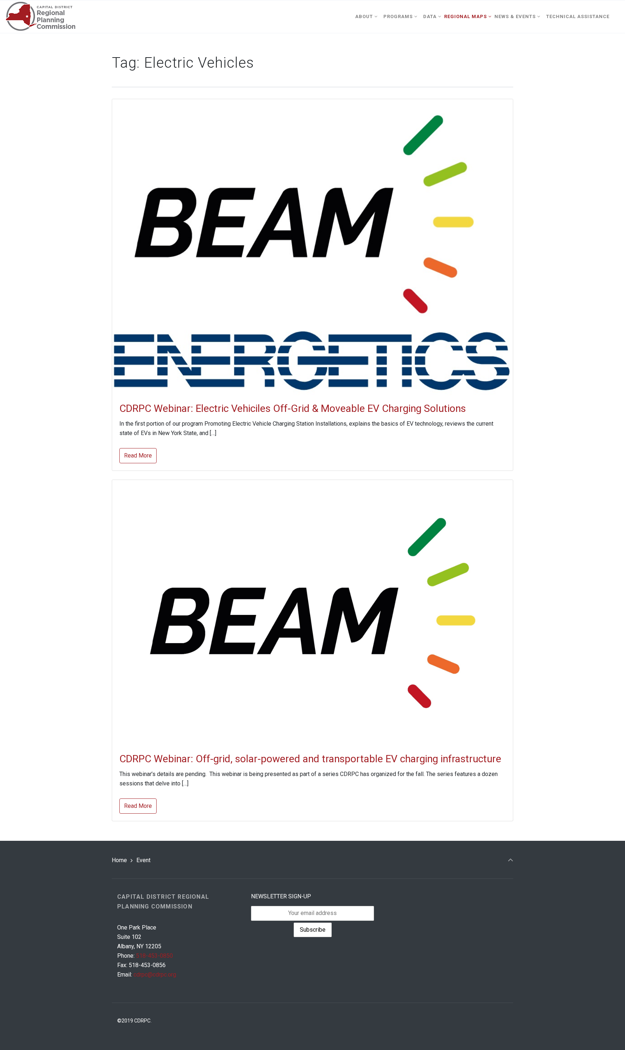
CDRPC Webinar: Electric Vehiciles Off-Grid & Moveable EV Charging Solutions (292, 408)
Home (119, 860)
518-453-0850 (154, 955)
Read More (138, 455)
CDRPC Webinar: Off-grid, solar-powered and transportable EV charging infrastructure (310, 759)
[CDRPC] (40, 16)
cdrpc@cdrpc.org (154, 974)
